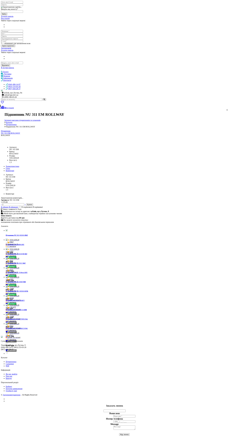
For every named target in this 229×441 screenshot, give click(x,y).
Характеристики (12, 166)
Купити (12, 257)
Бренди (9, 378)
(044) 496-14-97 (14, 84)
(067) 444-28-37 (14, 89)
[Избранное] (2, 103)
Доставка (7, 74)
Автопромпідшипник (11, 395)
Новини (6, 76)
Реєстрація (5, 18)
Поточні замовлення (14, 389)
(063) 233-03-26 (14, 87)
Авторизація (6, 48)
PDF (7, 366)
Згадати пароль (7, 16)
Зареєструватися (8, 46)
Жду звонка (124, 434)
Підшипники (11, 362)
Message (114, 424)
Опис (8, 168)
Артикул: (13, 147)
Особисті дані (11, 391)
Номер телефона (114, 418)
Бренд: (12, 152)
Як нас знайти (11, 374)
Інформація (8, 78)
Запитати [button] (12, 313)
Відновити (5, 65)
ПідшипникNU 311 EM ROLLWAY (10, 132)
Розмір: (12, 156)
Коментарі (10, 171)
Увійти (4, 14)
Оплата (5, 72)
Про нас (9, 376)
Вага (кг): (13, 160)
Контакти (7, 80)
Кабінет (9, 386)
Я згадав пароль (7, 68)
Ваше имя (114, 413)
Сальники (10, 364)
